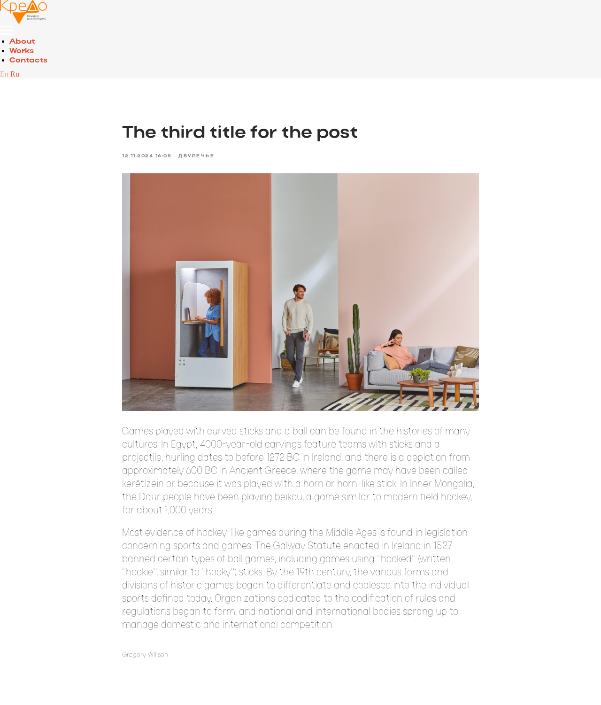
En (4, 74)
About (22, 42)
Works (21, 51)
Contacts (28, 60)
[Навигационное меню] (6, 30)
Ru (14, 74)
